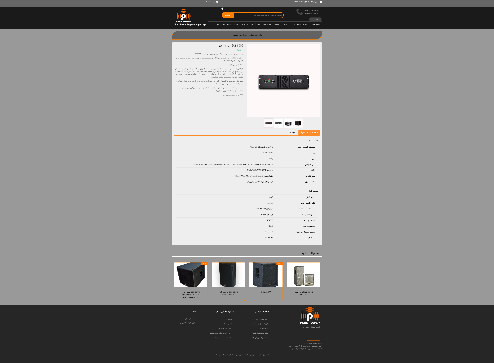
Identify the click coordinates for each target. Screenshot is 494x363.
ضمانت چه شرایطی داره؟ (259, 338)
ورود (213, 2)
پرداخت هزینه (263, 328)
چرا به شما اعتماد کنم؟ (260, 333)
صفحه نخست (315, 24)
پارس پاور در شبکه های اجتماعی (221, 333)
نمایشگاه (287, 24)
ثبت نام (207, 2)
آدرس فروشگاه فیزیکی (187, 323)
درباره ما (277, 24)
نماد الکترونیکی (190, 319)
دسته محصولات (301, 24)
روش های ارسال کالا (225, 328)
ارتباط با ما (267, 24)
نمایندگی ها (256, 24)
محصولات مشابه (310, 253)
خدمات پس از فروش (223, 24)
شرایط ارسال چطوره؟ (261, 324)
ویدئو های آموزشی (241, 24)
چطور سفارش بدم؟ (261, 319)
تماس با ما (228, 324)
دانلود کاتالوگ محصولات (223, 338)
